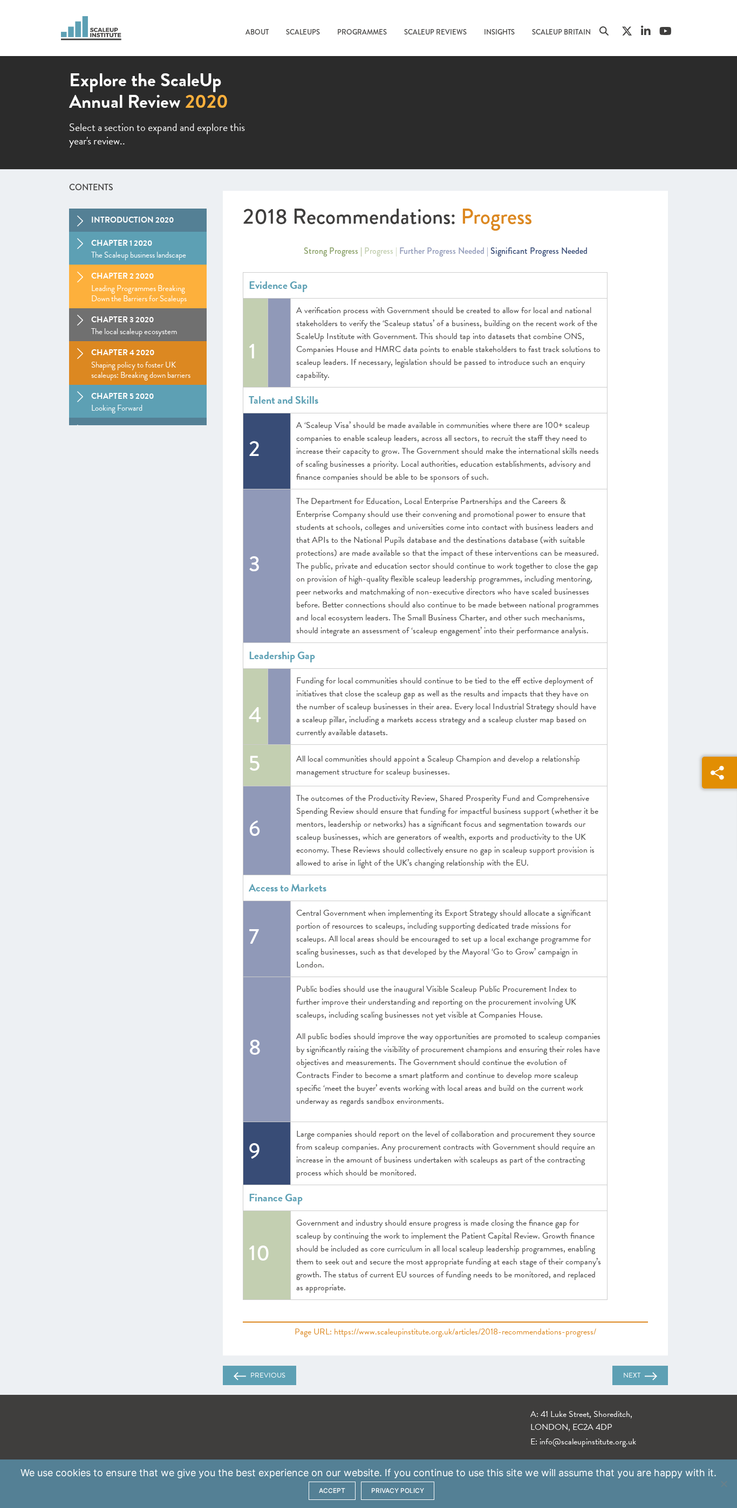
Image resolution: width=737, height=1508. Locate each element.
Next (631, 1375)
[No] (723, 1483)
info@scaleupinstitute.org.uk (588, 1441)
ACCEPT (332, 1490)
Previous (267, 1375)
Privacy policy (397, 1490)
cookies (73, 1472)
